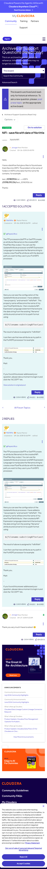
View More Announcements (23, 737)
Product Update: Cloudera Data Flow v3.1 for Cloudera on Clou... (20, 730)
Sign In (7, 39)
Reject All (23, 857)
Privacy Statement (32, 843)
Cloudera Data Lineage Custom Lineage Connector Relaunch (23, 710)
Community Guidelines (15, 790)
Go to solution (35, 127)
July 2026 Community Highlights (16, 695)
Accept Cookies (23, 863)
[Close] (43, 806)
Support (23, 27)
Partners (35, 21)
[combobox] (23, 75)
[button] (43, 155)
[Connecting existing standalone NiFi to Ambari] (44, 407)
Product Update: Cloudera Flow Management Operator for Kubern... (21, 720)
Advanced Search (9, 82)
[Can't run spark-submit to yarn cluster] (2, 407)
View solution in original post (14, 385)
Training (24, 21)
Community (11, 21)
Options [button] (8, 119)
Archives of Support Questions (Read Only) (20, 115)
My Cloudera (9, 802)
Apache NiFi (14, 140)
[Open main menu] (44, 39)
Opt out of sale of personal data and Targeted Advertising (23, 849)
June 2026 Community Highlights (16, 702)
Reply (39, 195)
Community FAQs (12, 795)
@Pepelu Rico (11, 234)
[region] (23, 835)
